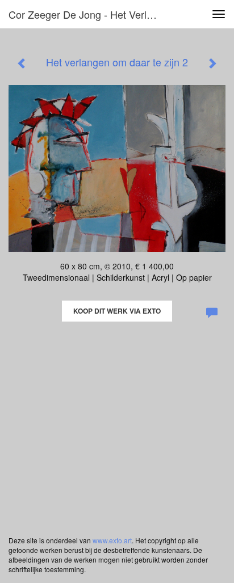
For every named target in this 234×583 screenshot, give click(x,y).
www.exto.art (112, 540)
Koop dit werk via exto (117, 311)
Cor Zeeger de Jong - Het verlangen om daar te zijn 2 (89, 14)
